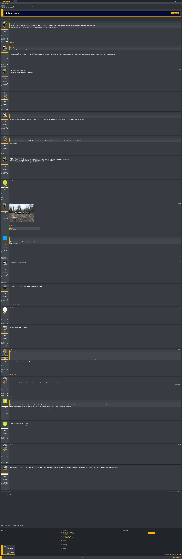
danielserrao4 (14, 445)
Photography (65, 534)
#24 (180, 92)
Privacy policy (172, 554)
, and (15, 233)
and (14, 304)
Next (9, 19)
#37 (180, 399)
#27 (180, 157)
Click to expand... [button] (95, 359)
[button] (30, 1)
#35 (180, 349)
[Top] (179, 554)
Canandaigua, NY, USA (6, 84)
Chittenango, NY (6, 59)
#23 (180, 69)
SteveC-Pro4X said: (13, 401)
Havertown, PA (6, 457)
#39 (180, 444)
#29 (180, 203)
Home (177, 554)
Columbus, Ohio (6, 151)
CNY (7, 299)
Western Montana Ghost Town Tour (70, 544)
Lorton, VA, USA (6, 482)
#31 (180, 261)
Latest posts (65, 530)
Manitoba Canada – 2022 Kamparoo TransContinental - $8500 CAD (74, 548)
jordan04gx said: (12, 23)
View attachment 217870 (14, 239)
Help (175, 554)
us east (12, 7)
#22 (180, 45)
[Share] (178, 21)
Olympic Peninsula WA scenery (67, 536)
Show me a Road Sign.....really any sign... (69, 532)
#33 (180, 307)
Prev (2, 19)
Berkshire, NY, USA (5, 341)
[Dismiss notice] (179, 10)
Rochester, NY (6, 250)
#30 (180, 236)
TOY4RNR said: (12, 47)
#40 (180, 466)
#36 (180, 377)
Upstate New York (5, 320)
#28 (180, 180)
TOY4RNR (3, 7)
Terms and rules (167, 554)
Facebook (11, 228)
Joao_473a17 (59, 535)
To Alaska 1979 (65, 540)
